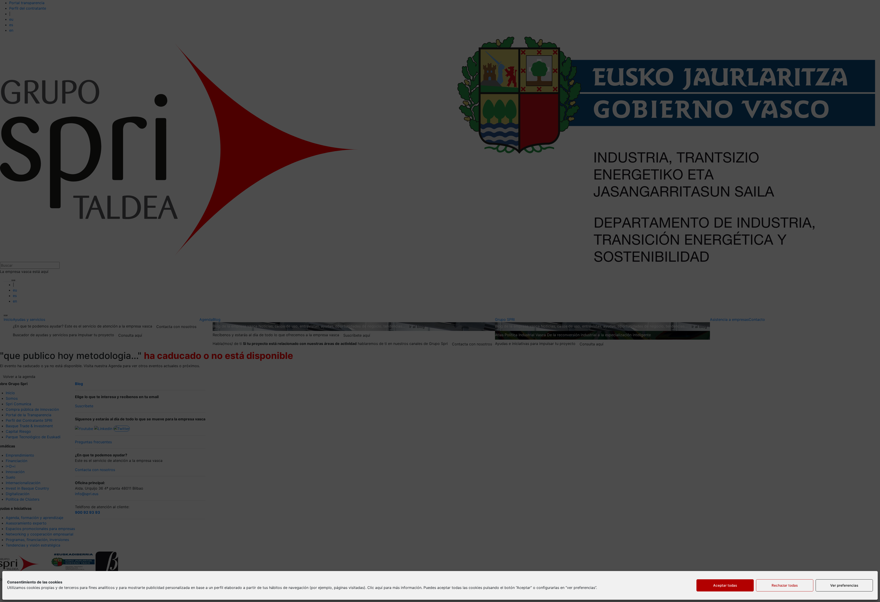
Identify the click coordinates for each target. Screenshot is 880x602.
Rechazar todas (785, 585)
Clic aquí (374, 587)
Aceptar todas (725, 585)
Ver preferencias (844, 585)
